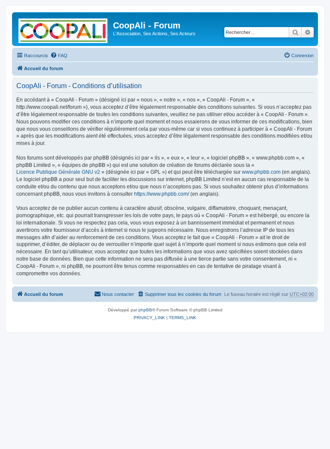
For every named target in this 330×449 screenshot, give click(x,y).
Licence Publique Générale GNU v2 (58, 172)
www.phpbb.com (261, 172)
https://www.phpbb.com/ (161, 194)
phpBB (145, 310)
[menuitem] (58, 55)
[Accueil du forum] (63, 29)
